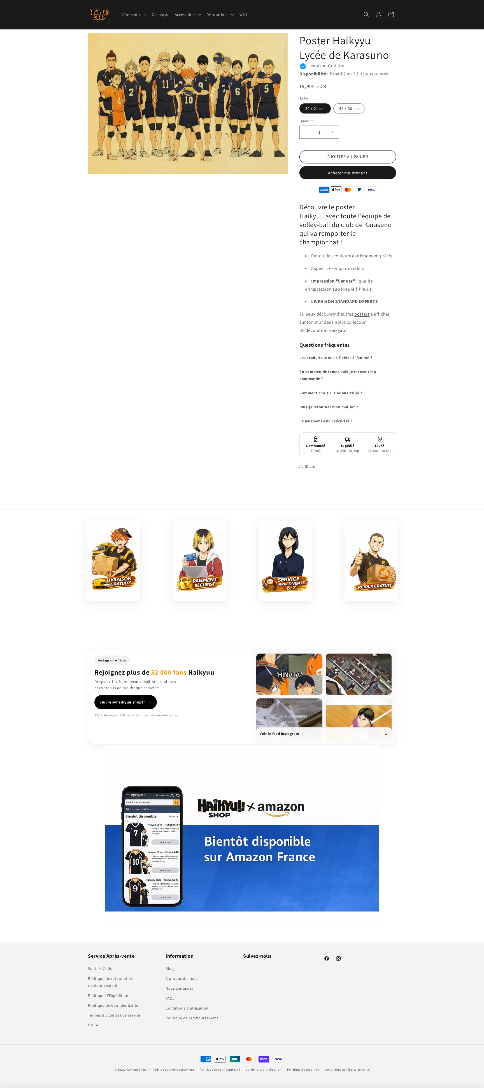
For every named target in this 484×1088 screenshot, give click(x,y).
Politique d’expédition (303, 1069)
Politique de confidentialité (220, 1069)
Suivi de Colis (100, 968)
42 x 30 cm (349, 108)
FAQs (170, 998)
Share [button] (310, 466)
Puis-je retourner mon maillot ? (328, 406)
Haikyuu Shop (136, 1069)
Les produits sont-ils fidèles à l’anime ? (335, 357)
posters (361, 314)
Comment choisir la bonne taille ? (330, 392)
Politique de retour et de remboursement (110, 982)
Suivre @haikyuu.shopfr (125, 702)
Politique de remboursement (192, 1017)
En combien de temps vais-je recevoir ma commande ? (337, 375)
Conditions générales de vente (347, 1069)
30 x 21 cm (315, 108)
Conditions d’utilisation (263, 1069)
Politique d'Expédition (108, 995)
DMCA (93, 1024)
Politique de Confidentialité (113, 1005)
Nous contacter (179, 988)
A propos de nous (182, 978)
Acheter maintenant (347, 172)
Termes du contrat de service (114, 1015)
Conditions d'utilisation (187, 1008)
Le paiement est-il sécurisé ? (325, 420)
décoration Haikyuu (325, 330)
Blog (170, 968)
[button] (133, 14)
